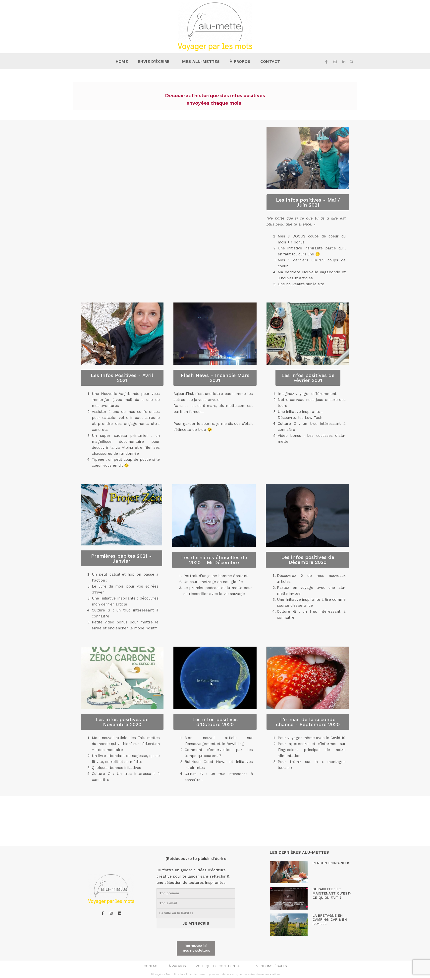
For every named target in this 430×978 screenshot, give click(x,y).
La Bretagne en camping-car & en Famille (330, 919)
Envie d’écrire (154, 61)
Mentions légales (271, 966)
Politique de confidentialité (221, 966)
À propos (240, 61)
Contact (270, 61)
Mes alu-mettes (201, 61)
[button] (351, 62)
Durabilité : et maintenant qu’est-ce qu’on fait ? (332, 893)
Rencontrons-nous (331, 863)
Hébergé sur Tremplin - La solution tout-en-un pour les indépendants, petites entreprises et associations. (215, 974)
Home (122, 61)
